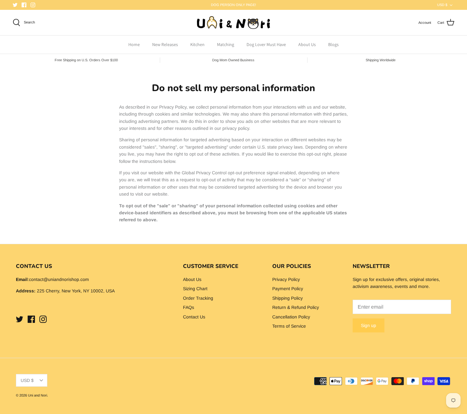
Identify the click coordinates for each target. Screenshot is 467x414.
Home (134, 44)
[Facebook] (24, 5)
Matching (225, 44)
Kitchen (197, 44)
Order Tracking (198, 298)
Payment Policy (287, 288)
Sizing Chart (195, 288)
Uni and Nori (37, 395)
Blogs (333, 44)
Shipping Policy (287, 298)
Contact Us (194, 316)
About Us (307, 44)
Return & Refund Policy (295, 307)
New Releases (165, 44)
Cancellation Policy (291, 316)
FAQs (188, 307)
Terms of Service (289, 326)
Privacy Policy (286, 279)
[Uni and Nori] (233, 22)
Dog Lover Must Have (266, 44)
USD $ (442, 5)
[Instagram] (32, 5)
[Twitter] (15, 5)
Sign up (368, 325)
